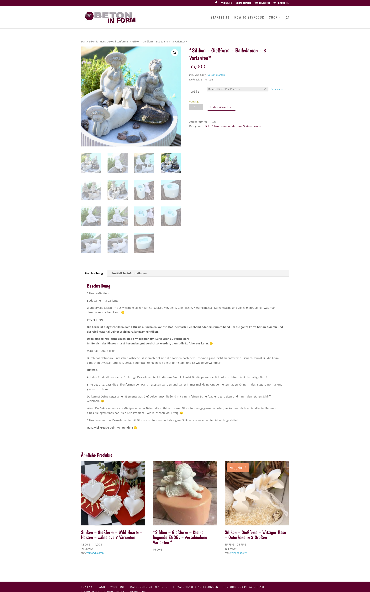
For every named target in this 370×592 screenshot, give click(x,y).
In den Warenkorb (221, 107)
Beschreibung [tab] (94, 273)
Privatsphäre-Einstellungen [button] (195, 587)
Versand (226, 3)
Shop (273, 17)
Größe (195, 91)
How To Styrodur (249, 17)
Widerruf (117, 587)
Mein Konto (243, 3)
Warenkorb (262, 3)
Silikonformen (97, 41)
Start (84, 41)
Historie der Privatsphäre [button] (244, 587)
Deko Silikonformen (118, 41)
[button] (174, 52)
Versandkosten (216, 75)
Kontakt (87, 587)
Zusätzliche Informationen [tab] (129, 273)
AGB (102, 587)
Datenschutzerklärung (149, 587)
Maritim (236, 126)
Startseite (220, 17)
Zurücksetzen (278, 89)
